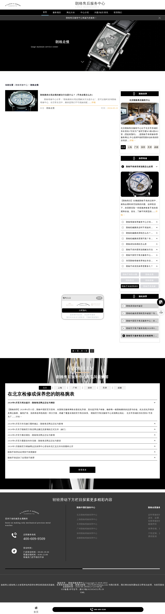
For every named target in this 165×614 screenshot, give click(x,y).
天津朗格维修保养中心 (87, 524)
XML (82, 592)
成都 (156, 147)
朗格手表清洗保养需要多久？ (139, 266)
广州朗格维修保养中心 (87, 529)
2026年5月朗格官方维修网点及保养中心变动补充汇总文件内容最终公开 (40, 446)
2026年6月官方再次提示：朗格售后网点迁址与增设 (31, 403)
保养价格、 (153, 528)
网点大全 (71, 12)
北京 (123, 147)
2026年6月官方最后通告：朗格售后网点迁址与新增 (31, 435)
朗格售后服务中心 (90, 3)
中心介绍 (85, 12)
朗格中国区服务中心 (86, 507)
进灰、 (151, 518)
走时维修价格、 (155, 515)
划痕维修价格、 (155, 521)
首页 (45, 12)
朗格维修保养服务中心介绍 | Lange (142, 222)
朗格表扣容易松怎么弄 (136, 244)
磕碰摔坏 (152, 524)
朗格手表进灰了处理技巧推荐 (21, 458)
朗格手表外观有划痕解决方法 (139, 250)
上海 (130, 147)
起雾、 (158, 518)
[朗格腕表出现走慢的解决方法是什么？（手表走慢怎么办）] (21, 111)
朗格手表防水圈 (130, 274)
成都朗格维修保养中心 (87, 538)
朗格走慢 (50, 108)
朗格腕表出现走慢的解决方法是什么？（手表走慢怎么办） (67, 95)
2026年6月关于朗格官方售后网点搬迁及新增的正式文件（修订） (37, 429)
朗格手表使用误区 (130, 286)
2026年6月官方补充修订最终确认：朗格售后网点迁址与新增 (35, 424)
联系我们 (118, 12)
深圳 (143, 147)
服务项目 (57, 12)
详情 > (132, 140)
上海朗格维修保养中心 (87, 519)
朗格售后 (130, 280)
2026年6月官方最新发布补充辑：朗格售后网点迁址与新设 (34, 441)
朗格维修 (149, 280)
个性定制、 (153, 533)
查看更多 (82, 470)
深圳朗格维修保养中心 (87, 533)
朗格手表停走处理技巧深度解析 (22, 452)
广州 (136, 147)
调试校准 (152, 536)
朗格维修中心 (21, 85)
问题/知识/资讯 (101, 12)
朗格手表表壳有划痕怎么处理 (139, 167)
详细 (94, 102)
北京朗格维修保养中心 (87, 515)
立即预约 (82, 310)
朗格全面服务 (154, 507)
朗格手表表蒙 (149, 286)
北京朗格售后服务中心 (139, 100)
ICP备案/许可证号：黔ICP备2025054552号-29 (82, 589)
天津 (150, 147)
